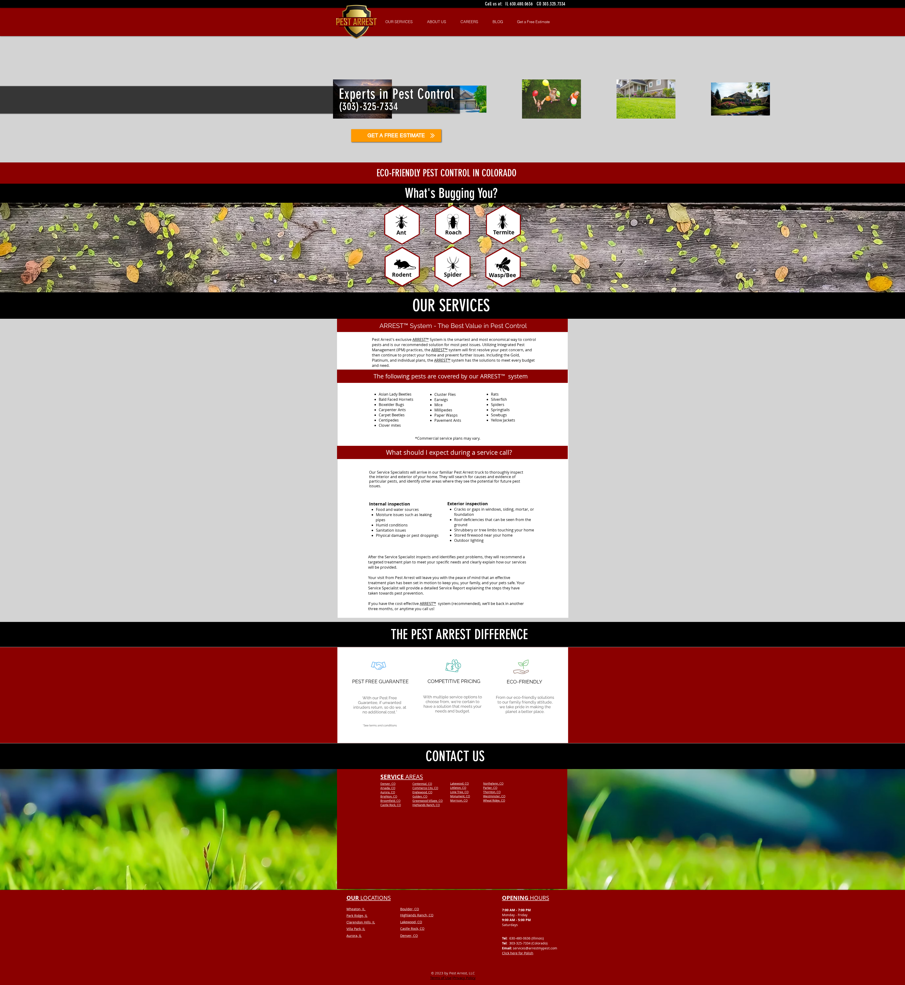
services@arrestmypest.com (535, 948)
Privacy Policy (464, 977)
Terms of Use (440, 977)
